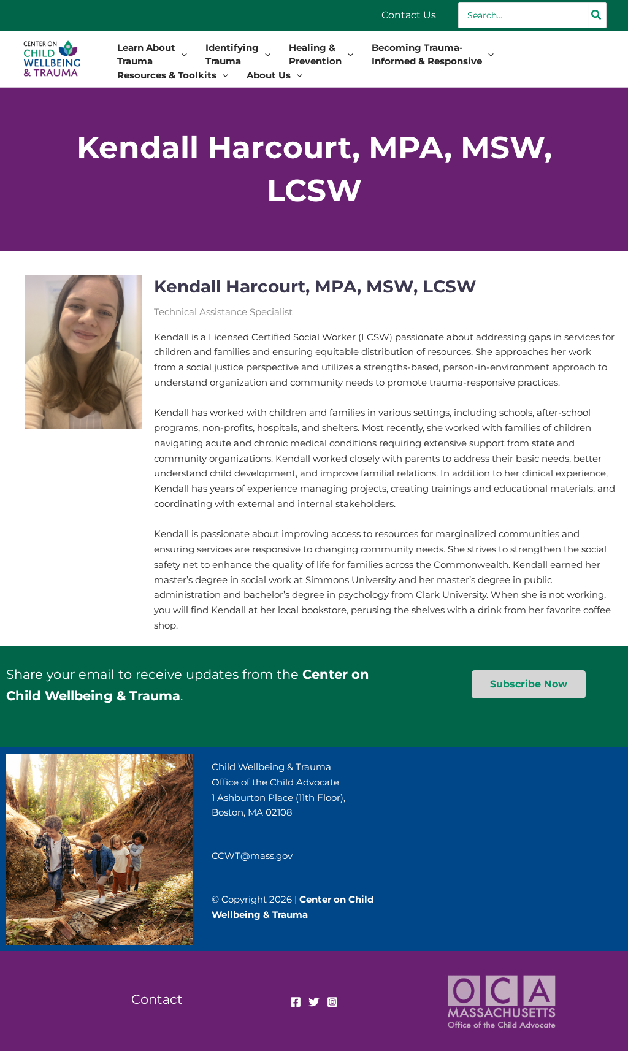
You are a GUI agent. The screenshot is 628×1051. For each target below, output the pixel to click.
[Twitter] (314, 1001)
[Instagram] (332, 1001)
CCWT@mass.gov (252, 856)
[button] (181, 55)
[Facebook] (295, 1001)
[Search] (597, 15)
